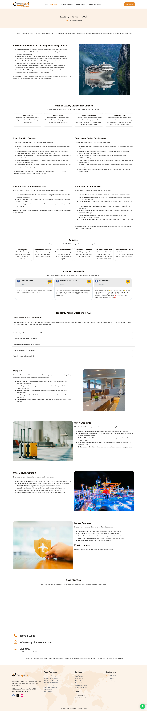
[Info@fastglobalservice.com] (15, 642)
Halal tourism (48, 689)
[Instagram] (22, 695)
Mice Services (79, 678)
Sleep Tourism (79, 683)
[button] (14, 289)
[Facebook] (13, 695)
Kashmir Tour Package (50, 676)
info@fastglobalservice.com (116, 680)
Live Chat (25, 649)
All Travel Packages (50, 685)
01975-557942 (113, 678)
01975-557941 (27, 636)
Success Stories (80, 695)
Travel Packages (66, 4)
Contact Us (129, 4)
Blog (99, 4)
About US (92, 4)
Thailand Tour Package (51, 678)
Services (53, 4)
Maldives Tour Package (51, 682)
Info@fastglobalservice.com (36, 642)
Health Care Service (81, 687)
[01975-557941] (15, 635)
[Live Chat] (15, 648)
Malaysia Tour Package (51, 680)
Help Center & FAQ (80, 698)
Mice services (48, 691)
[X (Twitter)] (18, 695)
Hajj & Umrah (80, 4)
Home (46, 4)
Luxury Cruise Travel (81, 685)
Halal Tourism (79, 676)
